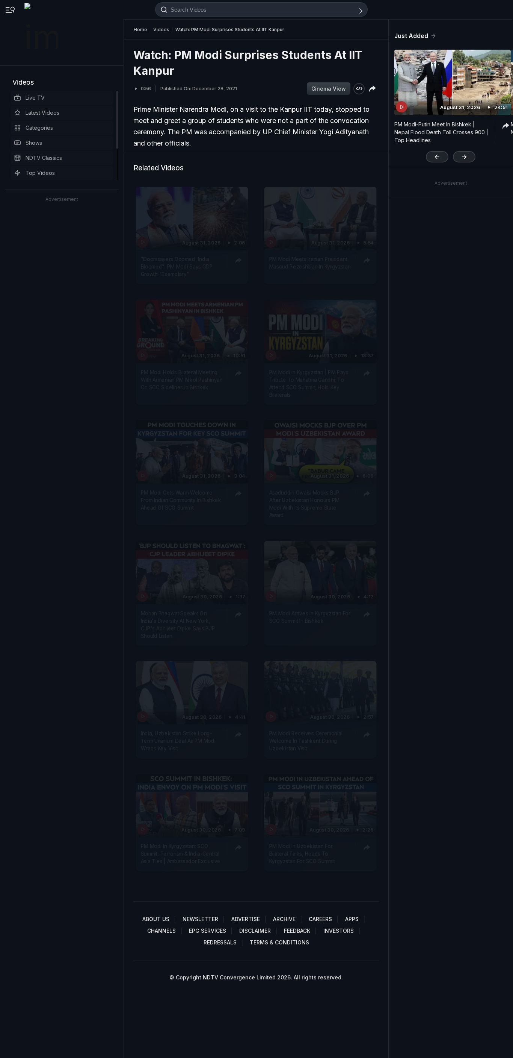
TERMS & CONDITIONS (279, 942)
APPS (352, 919)
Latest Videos (42, 112)
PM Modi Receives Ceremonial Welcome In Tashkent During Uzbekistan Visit (306, 740)
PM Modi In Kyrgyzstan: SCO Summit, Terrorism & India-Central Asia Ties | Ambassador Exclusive (180, 853)
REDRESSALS (220, 942)
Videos (23, 82)
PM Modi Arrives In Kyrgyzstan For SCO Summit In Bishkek (309, 616)
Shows (34, 143)
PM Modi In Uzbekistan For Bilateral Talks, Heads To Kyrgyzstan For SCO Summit (302, 853)
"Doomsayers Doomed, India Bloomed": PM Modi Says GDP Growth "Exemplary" (177, 266)
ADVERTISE (245, 919)
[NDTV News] (41, 32)
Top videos (40, 173)
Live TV (35, 97)
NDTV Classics (44, 158)
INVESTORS (338, 930)
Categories (39, 127)
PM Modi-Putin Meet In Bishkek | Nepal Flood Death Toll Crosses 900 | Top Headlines (441, 132)
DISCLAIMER (255, 930)
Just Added (411, 35)
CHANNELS (161, 930)
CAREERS (320, 919)
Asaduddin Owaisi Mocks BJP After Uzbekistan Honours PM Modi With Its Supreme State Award (304, 503)
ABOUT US (155, 919)
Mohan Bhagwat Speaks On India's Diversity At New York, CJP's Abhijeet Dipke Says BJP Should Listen (178, 624)
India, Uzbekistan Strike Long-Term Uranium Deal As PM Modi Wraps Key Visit (178, 740)
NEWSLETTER (200, 919)
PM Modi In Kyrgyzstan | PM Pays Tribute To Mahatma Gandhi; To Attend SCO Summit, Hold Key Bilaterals (309, 383)
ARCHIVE (284, 919)
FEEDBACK (297, 930)
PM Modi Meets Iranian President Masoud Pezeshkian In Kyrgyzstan (310, 262)
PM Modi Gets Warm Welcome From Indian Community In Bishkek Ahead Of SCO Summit (181, 500)
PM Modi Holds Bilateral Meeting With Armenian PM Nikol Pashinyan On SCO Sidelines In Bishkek (182, 379)
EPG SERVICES (207, 930)
